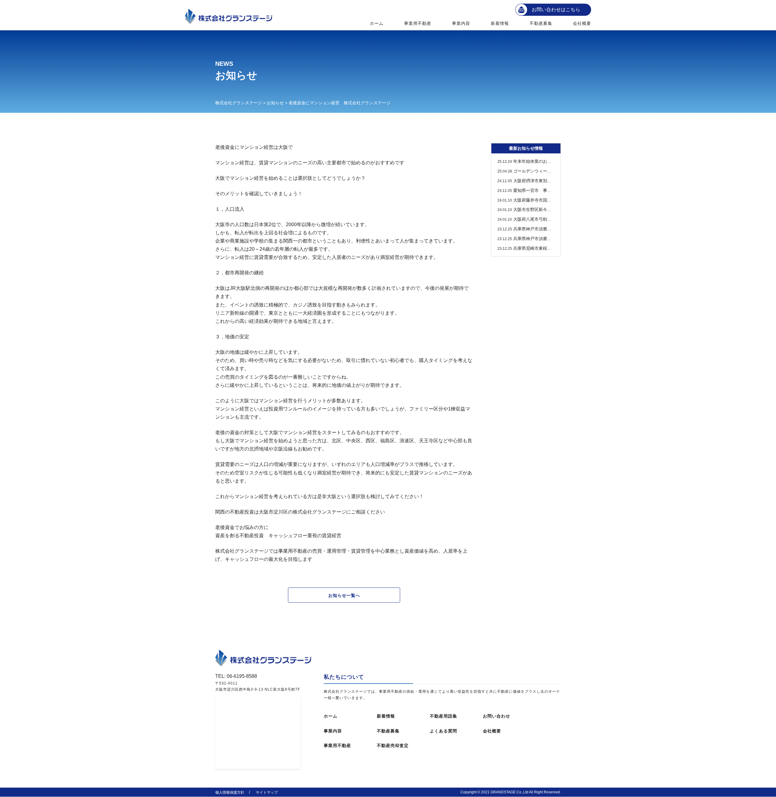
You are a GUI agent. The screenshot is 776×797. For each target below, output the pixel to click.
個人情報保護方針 (229, 792)
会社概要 (582, 23)
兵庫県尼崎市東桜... (524, 248)
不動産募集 (541, 23)
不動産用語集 (443, 716)
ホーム (376, 23)
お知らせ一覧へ (344, 595)
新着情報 (500, 23)
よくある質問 (443, 730)
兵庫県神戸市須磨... (524, 228)
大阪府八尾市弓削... (524, 219)
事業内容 (461, 23)
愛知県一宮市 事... (524, 190)
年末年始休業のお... (524, 161)
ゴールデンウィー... (524, 171)
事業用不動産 (418, 23)
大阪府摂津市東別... (524, 180)
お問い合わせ (496, 716)
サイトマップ (267, 792)
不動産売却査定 (393, 745)
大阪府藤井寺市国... (524, 200)
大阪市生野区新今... (524, 209)
